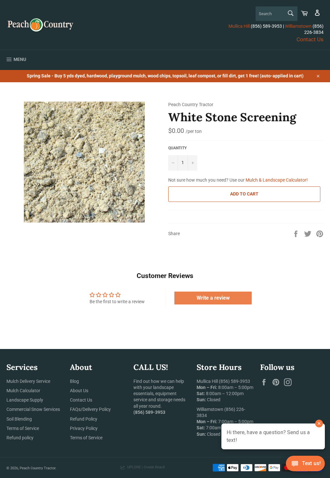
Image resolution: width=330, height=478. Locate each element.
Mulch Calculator (23, 390)
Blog (74, 381)
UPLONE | (145, 467)
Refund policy (20, 437)
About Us (79, 390)
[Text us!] (305, 465)
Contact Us (310, 39)
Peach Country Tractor (37, 468)
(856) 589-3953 (234, 381)
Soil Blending (19, 419)
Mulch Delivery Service (28, 381)
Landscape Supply (24, 400)
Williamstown (298, 26)
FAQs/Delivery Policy (90, 409)
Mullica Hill (239, 26)
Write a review (213, 298)
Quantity (177, 148)
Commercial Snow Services (33, 409)
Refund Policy (83, 419)
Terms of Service (22, 428)
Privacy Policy (84, 428)
